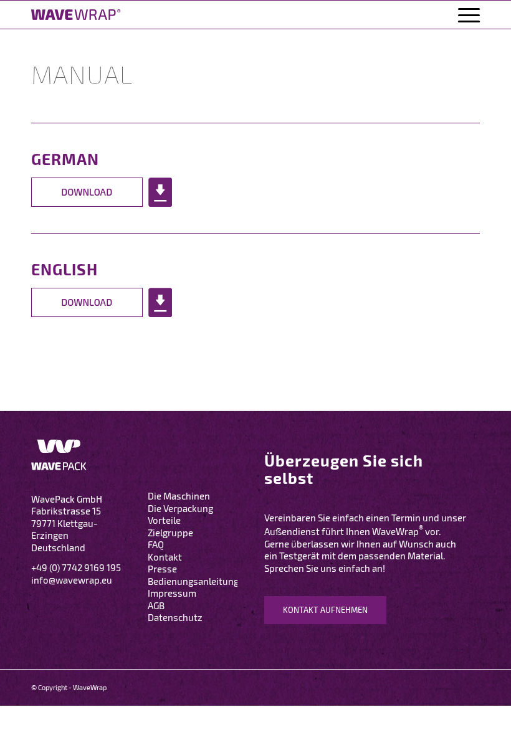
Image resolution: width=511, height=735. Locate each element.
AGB (156, 605)
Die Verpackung (180, 508)
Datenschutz (175, 617)
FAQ (156, 544)
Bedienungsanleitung (193, 581)
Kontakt (165, 556)
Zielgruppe (170, 532)
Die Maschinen (179, 495)
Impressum (172, 593)
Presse (162, 568)
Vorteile (164, 520)
